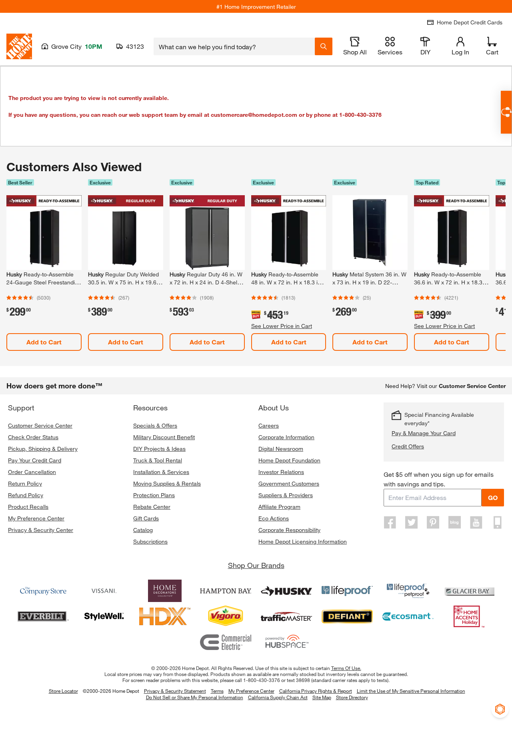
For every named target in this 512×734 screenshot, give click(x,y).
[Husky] (286, 591)
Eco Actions (273, 518)
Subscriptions (150, 541)
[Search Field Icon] (323, 46)
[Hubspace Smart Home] (286, 642)
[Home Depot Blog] (454, 522)
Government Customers (288, 483)
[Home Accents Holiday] (468, 616)
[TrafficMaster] (286, 616)
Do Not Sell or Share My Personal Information (194, 697)
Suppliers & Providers (285, 495)
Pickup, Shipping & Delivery (43, 448)
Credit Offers (408, 446)
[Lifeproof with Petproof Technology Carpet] (408, 591)
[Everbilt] (43, 616)
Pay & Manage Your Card (424, 433)
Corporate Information (286, 437)
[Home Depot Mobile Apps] (497, 522)
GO (493, 497)
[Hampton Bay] (225, 591)
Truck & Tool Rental (157, 460)
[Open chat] (506, 112)
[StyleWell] (104, 616)
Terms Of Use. (346, 668)
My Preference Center (36, 518)
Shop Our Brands (256, 565)
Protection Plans (154, 495)
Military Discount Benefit (164, 437)
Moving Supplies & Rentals (167, 483)
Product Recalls (28, 506)
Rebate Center (151, 506)
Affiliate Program (279, 506)
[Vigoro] (225, 616)
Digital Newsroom (280, 448)
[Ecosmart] (408, 616)
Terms (217, 691)
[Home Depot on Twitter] (411, 522)
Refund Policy (25, 495)
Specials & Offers (155, 425)
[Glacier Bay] (468, 591)
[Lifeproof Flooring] (347, 591)
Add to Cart (44, 342)
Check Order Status (33, 437)
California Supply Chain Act (278, 697)
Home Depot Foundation (289, 460)
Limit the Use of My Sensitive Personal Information (411, 691)
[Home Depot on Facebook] (390, 522)
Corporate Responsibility (289, 529)
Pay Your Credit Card (34, 460)
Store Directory (352, 697)
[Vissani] (104, 591)
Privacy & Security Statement (175, 691)
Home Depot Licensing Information (302, 541)
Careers (268, 425)
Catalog (143, 529)
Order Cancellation (32, 471)
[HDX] (164, 616)
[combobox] (234, 46)
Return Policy (25, 483)
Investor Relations (281, 471)
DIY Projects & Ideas (159, 448)
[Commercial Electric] (225, 642)
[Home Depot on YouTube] (476, 522)
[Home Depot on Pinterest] (433, 522)
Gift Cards (146, 518)
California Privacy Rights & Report (315, 691)
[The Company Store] (43, 591)
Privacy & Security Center (40, 529)
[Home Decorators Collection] (164, 591)
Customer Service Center (40, 425)
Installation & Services (161, 471)
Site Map (321, 697)
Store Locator (63, 691)
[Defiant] (347, 616)
